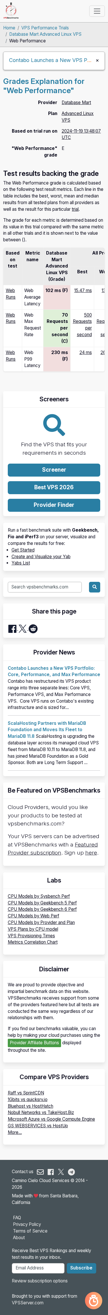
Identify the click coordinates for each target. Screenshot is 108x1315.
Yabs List (21, 563)
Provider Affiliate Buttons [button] (34, 1042)
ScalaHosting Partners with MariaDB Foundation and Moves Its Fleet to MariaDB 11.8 (47, 729)
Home (9, 28)
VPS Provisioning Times (31, 935)
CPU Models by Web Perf (33, 916)
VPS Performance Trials (45, 28)
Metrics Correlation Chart (33, 942)
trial (75, 209)
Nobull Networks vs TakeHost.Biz (41, 1112)
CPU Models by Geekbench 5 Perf (42, 903)
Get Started (23, 550)
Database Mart (76, 102)
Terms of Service (30, 1231)
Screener (54, 469)
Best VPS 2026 (54, 487)
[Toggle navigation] (97, 10)
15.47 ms (83, 290)
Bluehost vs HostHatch (30, 1106)
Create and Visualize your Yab (41, 556)
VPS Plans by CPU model (33, 929)
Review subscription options (40, 1281)
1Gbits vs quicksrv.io (28, 1099)
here (91, 852)
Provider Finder (54, 505)
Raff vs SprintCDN (26, 1093)
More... (15, 1132)
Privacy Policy (27, 1224)
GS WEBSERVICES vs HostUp (38, 1125)
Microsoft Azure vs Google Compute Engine (51, 1119)
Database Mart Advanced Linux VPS (45, 34)
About (19, 1237)
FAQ (17, 1217)
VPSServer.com (27, 1302)
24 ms (85, 352)
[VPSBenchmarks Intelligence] (93, 1300)
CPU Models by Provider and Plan (41, 922)
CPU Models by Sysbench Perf (39, 896)
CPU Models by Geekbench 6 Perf (42, 909)
